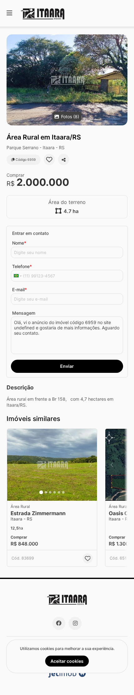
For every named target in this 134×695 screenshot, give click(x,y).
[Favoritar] (49, 159)
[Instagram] (75, 623)
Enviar (67, 366)
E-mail (19, 289)
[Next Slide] (122, 79)
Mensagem (23, 313)
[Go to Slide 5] (59, 492)
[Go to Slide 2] (46, 492)
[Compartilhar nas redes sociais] (63, 159)
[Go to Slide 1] (41, 492)
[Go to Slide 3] (50, 492)
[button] (67, 79)
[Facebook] (58, 623)
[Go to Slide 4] (54, 492)
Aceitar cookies (67, 661)
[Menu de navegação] (9, 13)
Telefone (22, 266)
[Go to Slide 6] (63, 492)
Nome (19, 243)
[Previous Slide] (12, 79)
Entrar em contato (30, 233)
